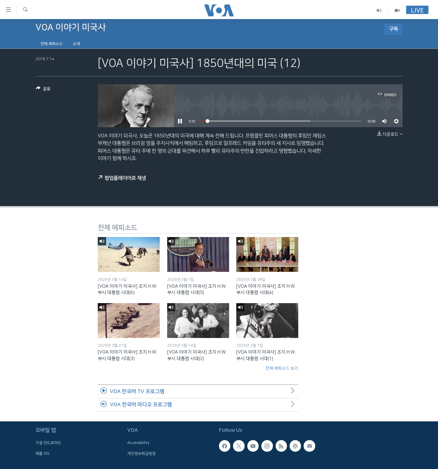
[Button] (43, 90)
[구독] (309, 446)
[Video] (397, 10)
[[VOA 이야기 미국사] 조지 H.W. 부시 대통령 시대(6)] (129, 254)
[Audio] (379, 10)
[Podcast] (295, 446)
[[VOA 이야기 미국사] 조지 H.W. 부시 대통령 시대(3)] (129, 320)
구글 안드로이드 (48, 443)
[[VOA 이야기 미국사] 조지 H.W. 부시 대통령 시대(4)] (267, 254)
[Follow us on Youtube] (253, 446)
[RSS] (281, 446)
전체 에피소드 (52, 44)
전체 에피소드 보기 (281, 368)
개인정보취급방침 (141, 453)
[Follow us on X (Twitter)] (238, 446)
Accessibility (138, 443)
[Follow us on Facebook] (224, 446)
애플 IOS (42, 453)
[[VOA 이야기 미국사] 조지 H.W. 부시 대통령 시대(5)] (198, 254)
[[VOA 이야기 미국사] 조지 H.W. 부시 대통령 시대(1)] (267, 320)
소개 (76, 44)
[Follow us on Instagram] (267, 446)
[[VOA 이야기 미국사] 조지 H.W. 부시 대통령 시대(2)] (198, 320)
